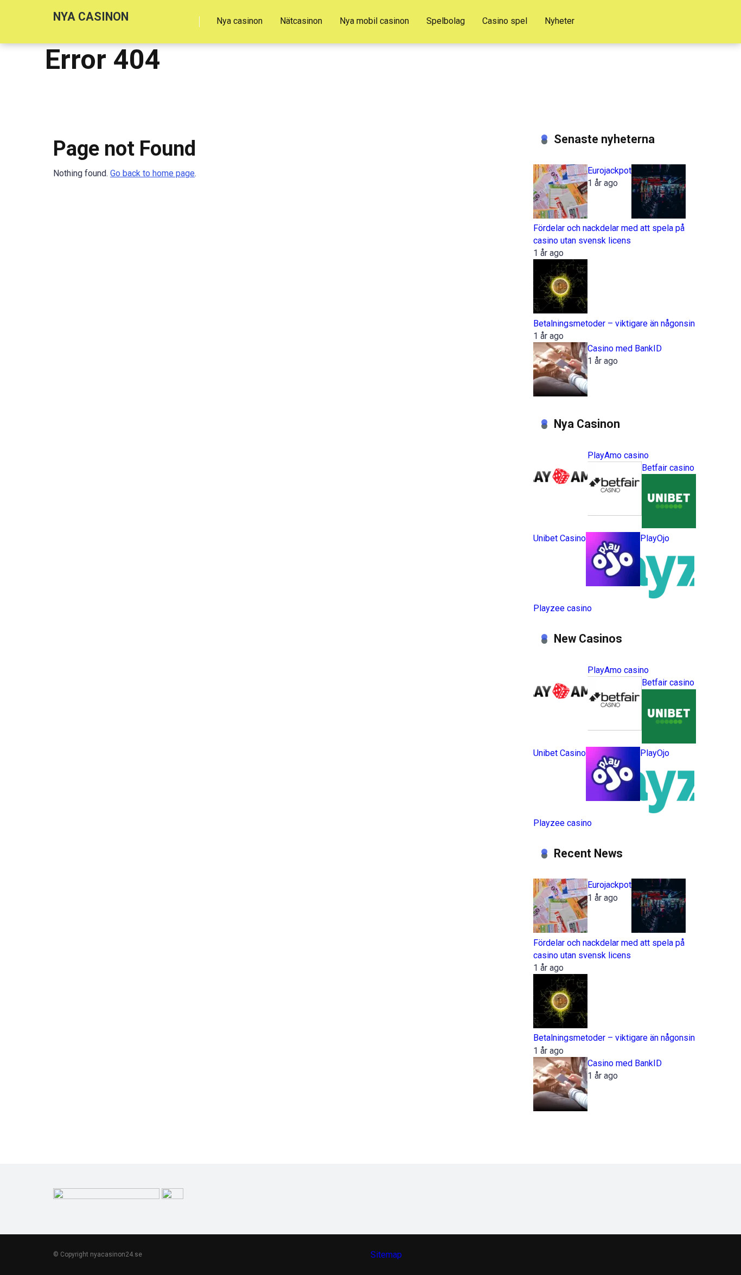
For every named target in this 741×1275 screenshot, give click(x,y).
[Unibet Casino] (669, 525)
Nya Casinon (91, 16)
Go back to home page (152, 173)
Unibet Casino (559, 538)
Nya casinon (239, 21)
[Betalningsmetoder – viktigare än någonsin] (560, 310)
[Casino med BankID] (560, 393)
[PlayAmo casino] (560, 500)
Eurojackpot (609, 170)
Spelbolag (445, 21)
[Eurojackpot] (560, 215)
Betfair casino (668, 468)
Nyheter (559, 21)
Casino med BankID (624, 348)
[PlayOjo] (613, 583)
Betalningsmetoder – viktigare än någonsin (614, 323)
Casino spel (504, 21)
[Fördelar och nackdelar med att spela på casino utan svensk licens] (658, 215)
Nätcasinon (301, 21)
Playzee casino (562, 608)
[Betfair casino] (614, 513)
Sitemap (386, 1255)
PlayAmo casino (618, 455)
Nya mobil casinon (374, 21)
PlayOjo (654, 538)
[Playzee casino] (667, 596)
